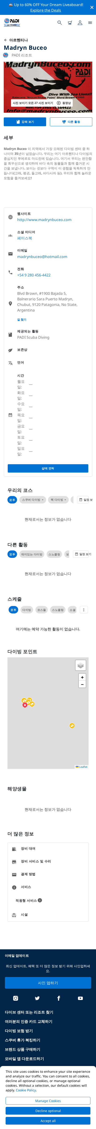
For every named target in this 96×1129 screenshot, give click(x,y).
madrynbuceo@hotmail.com (42, 256)
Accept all (48, 1121)
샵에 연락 (48, 468)
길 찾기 (21, 319)
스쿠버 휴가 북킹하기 (22, 1040)
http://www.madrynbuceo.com (44, 219)
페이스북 (24, 238)
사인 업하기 (48, 982)
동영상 (66, 103)
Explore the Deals (45, 10)
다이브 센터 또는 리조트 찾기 (29, 1012)
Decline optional (48, 1111)
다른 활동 (74, 122)
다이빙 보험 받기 (19, 1030)
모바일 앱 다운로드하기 (24, 1058)
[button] (72, 726)
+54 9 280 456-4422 (34, 275)
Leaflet (83, 766)
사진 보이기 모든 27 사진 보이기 (33, 103)
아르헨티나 (17, 40)
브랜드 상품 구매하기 (22, 1049)
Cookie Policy (26, 1090)
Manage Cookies (48, 1101)
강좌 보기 (28, 122)
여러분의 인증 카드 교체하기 (28, 1021)
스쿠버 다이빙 (31, 500)
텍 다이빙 (57, 500)
